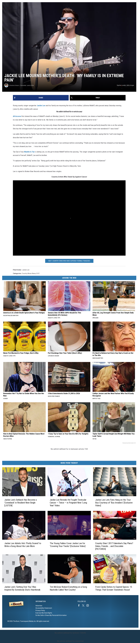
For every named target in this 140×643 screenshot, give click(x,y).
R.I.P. (38, 273)
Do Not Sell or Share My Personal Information (51, 615)
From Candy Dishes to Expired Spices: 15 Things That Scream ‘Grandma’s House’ (113, 588)
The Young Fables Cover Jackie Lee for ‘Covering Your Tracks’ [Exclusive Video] (67, 544)
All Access (17, 116)
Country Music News (29, 273)
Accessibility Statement (44, 608)
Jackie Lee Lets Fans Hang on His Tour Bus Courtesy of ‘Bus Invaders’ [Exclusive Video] (114, 502)
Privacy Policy (40, 610)
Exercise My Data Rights (44, 613)
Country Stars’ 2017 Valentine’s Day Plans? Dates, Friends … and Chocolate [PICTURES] (114, 546)
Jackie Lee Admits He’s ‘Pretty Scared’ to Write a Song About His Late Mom (22, 544)
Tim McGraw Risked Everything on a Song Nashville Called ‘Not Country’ (68, 588)
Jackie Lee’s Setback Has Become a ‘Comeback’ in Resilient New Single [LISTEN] (20, 502)
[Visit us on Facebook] (80, 605)
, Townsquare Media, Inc (27, 621)
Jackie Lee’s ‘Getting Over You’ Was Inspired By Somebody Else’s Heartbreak (22, 588)
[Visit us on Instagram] (88, 605)
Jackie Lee (41, 105)
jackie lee (25, 270)
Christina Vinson (14, 85)
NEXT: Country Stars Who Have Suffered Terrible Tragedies (69, 261)
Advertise (39, 606)
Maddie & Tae (29, 152)
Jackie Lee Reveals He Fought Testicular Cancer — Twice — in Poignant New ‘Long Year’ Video (68, 502)
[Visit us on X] (84, 605)
